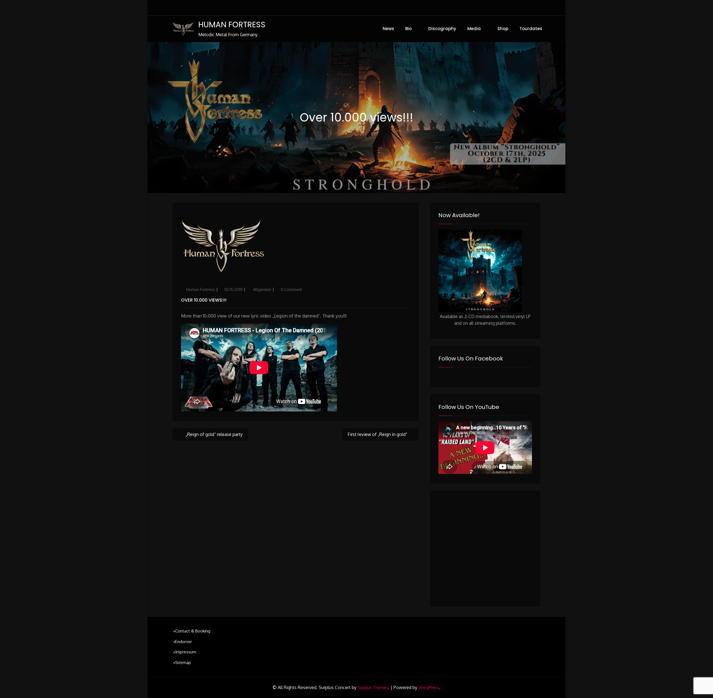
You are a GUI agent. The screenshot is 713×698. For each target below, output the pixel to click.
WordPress (428, 687)
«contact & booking (191, 631)
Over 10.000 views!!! (203, 300)
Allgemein (262, 289)
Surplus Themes (373, 687)
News (388, 28)
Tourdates (530, 28)
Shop (502, 28)
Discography (442, 28)
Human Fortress (200, 289)
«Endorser (182, 641)
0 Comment (291, 289)
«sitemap (182, 662)
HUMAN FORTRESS (231, 24)
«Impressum (184, 652)
